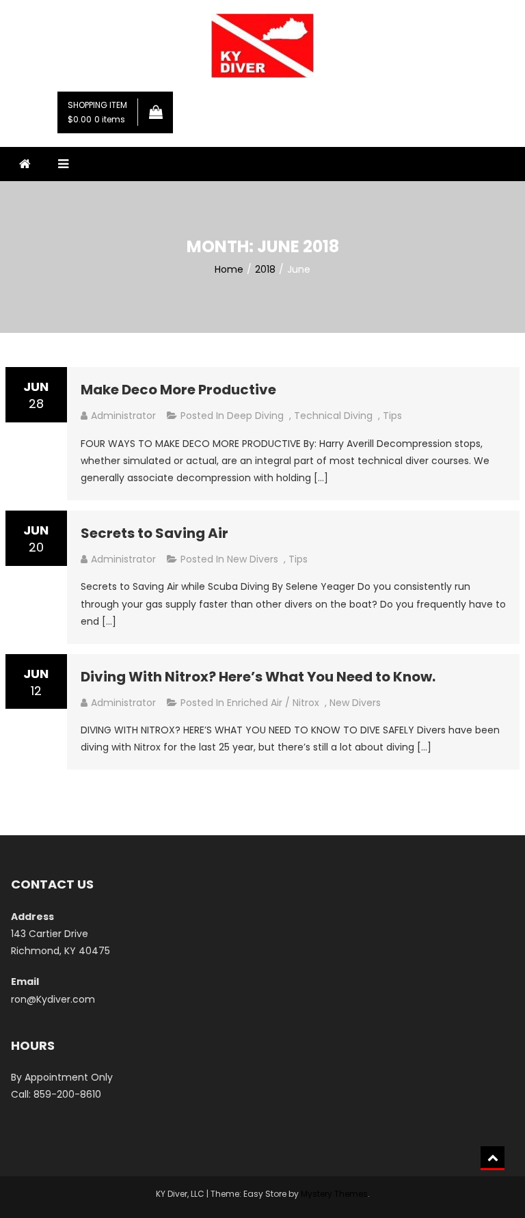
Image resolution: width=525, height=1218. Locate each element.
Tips (392, 415)
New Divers (252, 559)
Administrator (123, 415)
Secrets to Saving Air (154, 533)
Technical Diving (333, 415)
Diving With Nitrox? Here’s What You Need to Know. (258, 676)
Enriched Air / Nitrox (273, 702)
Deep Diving (255, 415)
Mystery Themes (334, 1194)
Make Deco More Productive (178, 389)
